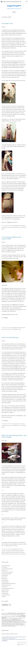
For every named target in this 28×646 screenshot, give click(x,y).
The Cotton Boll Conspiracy (7, 568)
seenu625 (4, 596)
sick (16, 622)
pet (15, 227)
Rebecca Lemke (5, 591)
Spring (10, 623)
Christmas (21, 614)
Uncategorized (15, 225)
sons (8, 624)
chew (18, 614)
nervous (19, 619)
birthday (20, 613)
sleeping (21, 622)
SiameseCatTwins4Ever (6, 573)
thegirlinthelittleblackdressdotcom (9, 583)
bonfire (3, 614)
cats (12, 614)
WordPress (13, 626)
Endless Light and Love (6, 585)
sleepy (24, 622)
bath (5, 425)
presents (23, 621)
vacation (5, 625)
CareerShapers (5, 575)
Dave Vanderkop (5, 581)
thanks (9, 553)
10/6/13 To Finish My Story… (11, 337)
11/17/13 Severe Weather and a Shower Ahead (11, 238)
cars (9, 614)
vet (20, 227)
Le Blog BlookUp (5, 593)
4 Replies (3, 242)
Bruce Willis (17, 550)
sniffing (6, 553)
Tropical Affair (4, 567)
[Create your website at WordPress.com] (14, 1)
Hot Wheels (6, 619)
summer (14, 623)
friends (10, 617)
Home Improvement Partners (8, 588)
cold (8, 227)
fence (8, 617)
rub (20, 552)
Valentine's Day (11, 625)
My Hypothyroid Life (6, 594)
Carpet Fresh (8, 552)
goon (13, 227)
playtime (17, 621)
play (14, 621)
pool (20, 621)
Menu (14, 11)
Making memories (5, 589)
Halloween (20, 617)
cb (13, 614)
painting (22, 620)
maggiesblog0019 (14, 6)
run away (14, 425)
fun (13, 617)
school (10, 622)
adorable (3, 550)
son (5, 623)
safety (3, 329)
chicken (5, 227)
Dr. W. (10, 425)
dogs (10, 227)
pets (3, 621)
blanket (9, 550)
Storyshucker (4, 576)
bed (17, 613)
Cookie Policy (4, 640)
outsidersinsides (5, 580)
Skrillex (3, 553)
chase (15, 614)
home (3, 619)
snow (3, 624)
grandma (16, 617)
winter (6, 625)
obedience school (16, 620)
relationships (4, 622)
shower (17, 227)
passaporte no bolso (6, 565)
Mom (16, 619)
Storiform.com (4, 586)
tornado (10, 329)
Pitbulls (10, 621)
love (13, 619)
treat (23, 623)
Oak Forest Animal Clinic (6, 620)
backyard (10, 613)
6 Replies (3, 26)
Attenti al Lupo (4, 578)
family (4, 617)
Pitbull (18, 552)
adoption (3, 613)
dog (15, 552)
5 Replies (3, 340)
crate (13, 616)
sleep (18, 622)
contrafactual (9, 616)
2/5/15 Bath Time (7, 23)
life (11, 619)
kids (10, 619)
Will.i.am (17, 553)
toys (21, 623)
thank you (18, 623)
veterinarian (18, 625)
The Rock (13, 553)
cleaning (3, 616)
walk (22, 625)
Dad (17, 616)
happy (24, 617)
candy (8, 614)
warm (24, 624)
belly (7, 550)
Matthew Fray (4, 570)
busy (5, 614)
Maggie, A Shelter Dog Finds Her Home (9, 633)
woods (9, 626)
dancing (12, 552)
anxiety (6, 613)
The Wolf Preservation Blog (7, 572)
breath (13, 550)
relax (7, 622)
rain (25, 621)
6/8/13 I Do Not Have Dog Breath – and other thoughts (14, 436)
